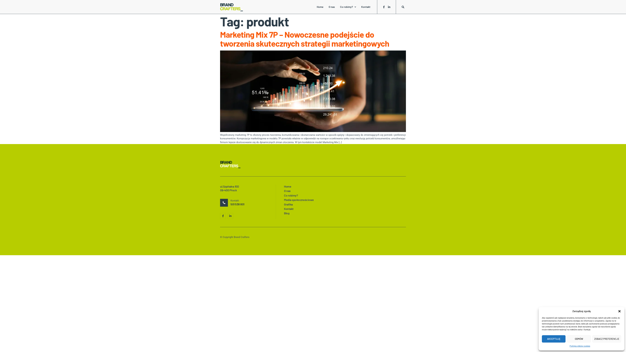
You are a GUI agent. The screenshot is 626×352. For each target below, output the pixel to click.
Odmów (579, 338)
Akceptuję (553, 338)
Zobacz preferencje (606, 338)
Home (320, 6)
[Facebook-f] (384, 7)
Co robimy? (346, 6)
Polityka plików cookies (580, 346)
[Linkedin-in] (389, 7)
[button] (619, 311)
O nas (332, 6)
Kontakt (365, 6)
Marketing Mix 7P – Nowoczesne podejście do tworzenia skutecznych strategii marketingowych (304, 38)
